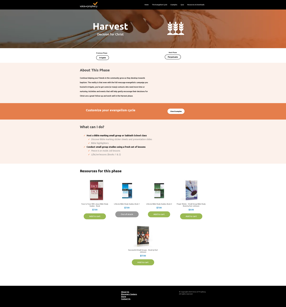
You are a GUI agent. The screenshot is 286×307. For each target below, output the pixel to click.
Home (147, 5)
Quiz (182, 5)
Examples (174, 5)
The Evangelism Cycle (159, 5)
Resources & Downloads (195, 5)
